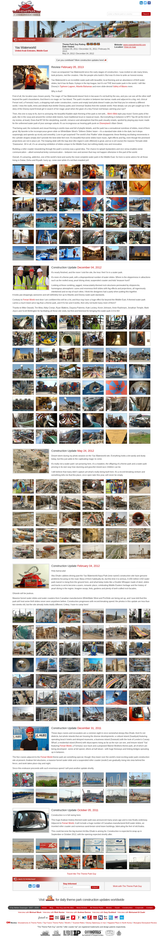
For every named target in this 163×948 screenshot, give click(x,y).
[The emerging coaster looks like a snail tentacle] (46, 714)
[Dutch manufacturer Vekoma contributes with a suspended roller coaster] (116, 846)
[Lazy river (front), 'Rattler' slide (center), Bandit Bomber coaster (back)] (23, 220)
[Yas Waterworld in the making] (116, 503)
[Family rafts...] (69, 188)
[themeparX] (50, 900)
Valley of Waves (120, 86)
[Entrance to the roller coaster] (139, 387)
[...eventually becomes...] (23, 632)
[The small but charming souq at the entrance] (93, 253)
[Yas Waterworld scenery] (116, 237)
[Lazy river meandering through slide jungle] (93, 220)
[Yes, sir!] (139, 714)
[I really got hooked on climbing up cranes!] (116, 552)
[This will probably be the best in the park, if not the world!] (69, 387)
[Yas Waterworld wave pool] (23, 253)
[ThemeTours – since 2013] (45, 935)
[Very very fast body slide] (116, 371)
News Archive (81, 908)
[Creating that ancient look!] (69, 665)
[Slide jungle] (69, 371)
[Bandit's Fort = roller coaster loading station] (23, 519)
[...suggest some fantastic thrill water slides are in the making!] (93, 796)
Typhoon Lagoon (67, 86)
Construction (127, 908)
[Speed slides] (139, 204)
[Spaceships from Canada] (46, 796)
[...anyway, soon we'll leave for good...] (116, 338)
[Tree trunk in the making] (139, 486)
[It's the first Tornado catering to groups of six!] (116, 204)
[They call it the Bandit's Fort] (139, 503)
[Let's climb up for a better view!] (46, 681)
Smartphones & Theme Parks (30, 923)
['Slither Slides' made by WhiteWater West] (46, 220)
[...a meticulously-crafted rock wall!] (46, 632)
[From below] (93, 436)
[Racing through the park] (46, 237)
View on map (130, 47)
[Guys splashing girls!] (116, 188)
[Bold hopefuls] (69, 253)
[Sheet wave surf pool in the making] (69, 552)
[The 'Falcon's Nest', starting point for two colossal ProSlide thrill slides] (139, 420)
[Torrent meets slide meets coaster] (116, 648)
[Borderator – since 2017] (110, 935)
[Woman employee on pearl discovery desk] (23, 188)
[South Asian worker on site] (93, 648)
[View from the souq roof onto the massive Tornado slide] (93, 355)
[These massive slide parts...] (69, 796)
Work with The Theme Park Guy (127, 886)
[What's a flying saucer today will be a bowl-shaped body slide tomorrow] (46, 552)
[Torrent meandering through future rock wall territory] (69, 648)
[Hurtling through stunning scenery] (69, 237)
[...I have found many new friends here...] (69, 322)
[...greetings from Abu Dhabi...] (46, 322)
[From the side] (69, 436)
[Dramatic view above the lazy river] (69, 420)
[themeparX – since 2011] (56, 935)
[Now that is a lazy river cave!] (93, 420)
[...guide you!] (69, 171)
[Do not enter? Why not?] (139, 519)
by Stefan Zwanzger (20, 908)
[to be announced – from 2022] (119, 935)
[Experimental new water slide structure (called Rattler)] (23, 552)
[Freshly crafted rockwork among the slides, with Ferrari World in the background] (93, 503)
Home (44, 908)
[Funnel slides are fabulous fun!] (93, 204)
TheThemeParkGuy (26, 8)
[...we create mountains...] (139, 322)
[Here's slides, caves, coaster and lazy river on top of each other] (116, 404)
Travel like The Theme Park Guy (81, 874)
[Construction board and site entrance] (69, 846)
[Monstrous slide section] (139, 648)
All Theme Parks (96, 908)
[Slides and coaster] (93, 632)
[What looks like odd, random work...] (139, 616)
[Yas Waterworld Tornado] (116, 519)
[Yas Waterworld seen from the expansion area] (139, 355)
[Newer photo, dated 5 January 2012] (139, 796)
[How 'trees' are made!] (23, 503)
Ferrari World (29, 300)
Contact (149, 908)
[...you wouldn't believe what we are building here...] (116, 322)
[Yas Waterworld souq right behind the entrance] (46, 355)
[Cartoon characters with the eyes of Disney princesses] (116, 436)
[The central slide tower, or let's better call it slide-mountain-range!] (69, 681)
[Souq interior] (69, 355)
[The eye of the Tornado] (116, 387)
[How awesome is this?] (139, 404)
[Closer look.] (69, 862)
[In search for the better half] (69, 714)
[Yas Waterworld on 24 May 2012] (46, 486)
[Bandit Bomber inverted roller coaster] (46, 404)
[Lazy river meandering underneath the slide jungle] (46, 503)
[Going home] (116, 253)
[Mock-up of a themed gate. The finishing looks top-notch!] (116, 665)
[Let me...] (46, 171)
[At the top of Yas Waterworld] (116, 420)
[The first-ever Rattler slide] (23, 436)
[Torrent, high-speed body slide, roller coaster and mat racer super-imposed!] (139, 681)
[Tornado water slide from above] (93, 519)
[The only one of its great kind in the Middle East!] (69, 697)
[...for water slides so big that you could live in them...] (69, 338)
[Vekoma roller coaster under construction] (23, 714)
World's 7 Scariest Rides (74, 923)
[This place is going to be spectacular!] (116, 714)
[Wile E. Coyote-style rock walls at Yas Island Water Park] (69, 632)
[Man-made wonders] (46, 420)
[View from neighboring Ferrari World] (116, 796)
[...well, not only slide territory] (93, 404)
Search (146, 14)
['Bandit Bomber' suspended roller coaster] (139, 220)
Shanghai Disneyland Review (145, 923)
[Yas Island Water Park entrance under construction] (46, 665)
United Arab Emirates (25, 51)
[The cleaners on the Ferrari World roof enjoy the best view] (116, 862)
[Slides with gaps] (46, 535)
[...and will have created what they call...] (139, 338)
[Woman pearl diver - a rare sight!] (46, 188)
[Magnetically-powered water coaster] (139, 237)
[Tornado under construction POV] (93, 697)
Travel (117, 908)
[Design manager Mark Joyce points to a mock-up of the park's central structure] (116, 616)
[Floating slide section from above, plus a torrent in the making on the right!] (46, 648)
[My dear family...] (23, 322)
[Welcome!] (23, 171)
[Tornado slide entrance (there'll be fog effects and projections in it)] (93, 387)
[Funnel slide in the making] (139, 779)
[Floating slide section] (23, 648)
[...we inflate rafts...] (46, 338)
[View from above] (139, 371)
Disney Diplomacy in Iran (96, 923)
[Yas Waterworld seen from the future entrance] (93, 552)
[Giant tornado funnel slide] (46, 387)
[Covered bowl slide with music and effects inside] (116, 220)
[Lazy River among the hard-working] (23, 862)
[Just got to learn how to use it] (139, 552)
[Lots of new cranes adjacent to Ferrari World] (23, 846)
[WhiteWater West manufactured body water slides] (69, 503)
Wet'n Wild (112, 114)
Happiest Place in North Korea (119, 923)
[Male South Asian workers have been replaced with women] (116, 171)
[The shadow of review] (93, 171)
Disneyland (105, 123)
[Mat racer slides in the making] (139, 632)
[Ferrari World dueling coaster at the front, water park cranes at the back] (139, 862)
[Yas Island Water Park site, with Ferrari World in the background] (46, 862)
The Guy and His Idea (65, 908)
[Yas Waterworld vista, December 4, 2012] (116, 355)
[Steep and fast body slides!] (46, 436)
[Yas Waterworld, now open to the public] (46, 204)
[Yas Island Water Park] (46, 846)
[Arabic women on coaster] (139, 171)
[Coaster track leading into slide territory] (69, 404)
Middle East (42, 51)
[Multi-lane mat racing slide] (93, 371)
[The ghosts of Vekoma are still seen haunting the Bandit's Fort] (23, 237)
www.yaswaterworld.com (134, 45)
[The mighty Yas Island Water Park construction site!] (116, 632)
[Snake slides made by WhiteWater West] (46, 371)
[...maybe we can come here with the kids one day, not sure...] (93, 338)
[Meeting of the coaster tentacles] (93, 714)
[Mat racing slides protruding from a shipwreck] (69, 220)
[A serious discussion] (23, 697)
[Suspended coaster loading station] (69, 519)
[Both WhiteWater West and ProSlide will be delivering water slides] (93, 846)
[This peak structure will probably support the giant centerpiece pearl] (116, 535)
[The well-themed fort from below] (46, 519)
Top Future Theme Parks (53, 923)
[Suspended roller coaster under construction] (116, 779)
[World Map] (24, 41)
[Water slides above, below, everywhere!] (93, 237)
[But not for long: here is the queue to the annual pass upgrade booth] (23, 204)
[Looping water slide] (23, 387)
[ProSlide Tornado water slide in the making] (46, 697)
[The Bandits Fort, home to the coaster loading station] (23, 404)
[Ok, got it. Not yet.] (23, 535)
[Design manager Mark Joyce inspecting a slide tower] (93, 486)
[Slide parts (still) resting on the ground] (93, 616)
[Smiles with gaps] (69, 535)
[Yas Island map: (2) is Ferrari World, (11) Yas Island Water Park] (23, 780)
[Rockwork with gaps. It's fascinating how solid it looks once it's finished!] (93, 535)
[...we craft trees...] (23, 338)
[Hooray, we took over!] (139, 188)
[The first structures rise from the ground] (139, 846)
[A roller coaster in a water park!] (93, 779)
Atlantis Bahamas (84, 86)
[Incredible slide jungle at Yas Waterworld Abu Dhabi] (69, 486)
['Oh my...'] (23, 486)
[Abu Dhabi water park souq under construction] (23, 681)
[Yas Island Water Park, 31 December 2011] (69, 779)
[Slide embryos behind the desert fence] (23, 796)
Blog (51, 908)
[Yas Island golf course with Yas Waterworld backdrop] (139, 436)
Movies (109, 908)
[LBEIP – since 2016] (71, 935)
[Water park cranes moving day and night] (46, 779)
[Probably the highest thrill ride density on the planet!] (116, 681)
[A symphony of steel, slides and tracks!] (93, 681)
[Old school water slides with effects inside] (139, 535)
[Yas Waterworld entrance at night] (139, 253)
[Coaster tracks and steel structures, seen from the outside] (46, 616)
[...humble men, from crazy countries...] (93, 322)
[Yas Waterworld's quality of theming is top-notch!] (23, 371)
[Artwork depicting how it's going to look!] (93, 665)
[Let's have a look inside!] (69, 616)
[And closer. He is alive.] (93, 862)
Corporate (139, 908)
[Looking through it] (23, 665)
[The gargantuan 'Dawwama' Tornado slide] (69, 204)
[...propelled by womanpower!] (93, 188)
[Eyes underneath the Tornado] (139, 697)
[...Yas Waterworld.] (23, 355)
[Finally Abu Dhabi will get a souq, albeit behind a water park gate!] (139, 665)
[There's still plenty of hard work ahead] (116, 486)
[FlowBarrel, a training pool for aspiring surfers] (46, 253)
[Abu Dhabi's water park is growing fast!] (23, 616)
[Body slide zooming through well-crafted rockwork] (23, 420)
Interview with (29, 912)
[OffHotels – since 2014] (93, 935)
